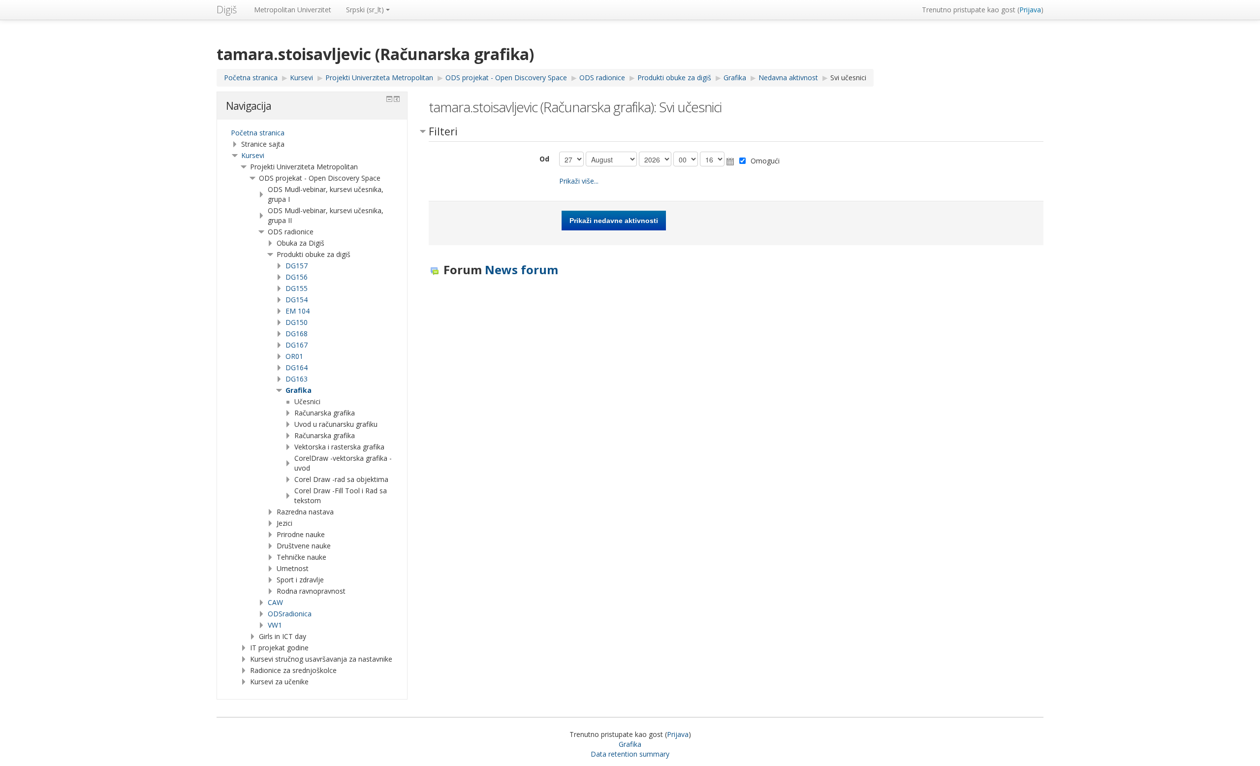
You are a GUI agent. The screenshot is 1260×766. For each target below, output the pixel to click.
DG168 (296, 333)
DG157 (296, 265)
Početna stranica (257, 132)
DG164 (296, 367)
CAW (275, 602)
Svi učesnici (848, 77)
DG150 (296, 322)
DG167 (296, 345)
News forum (521, 269)
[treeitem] (312, 133)
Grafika (298, 390)
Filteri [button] (443, 131)
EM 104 (297, 311)
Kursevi (252, 155)
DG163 (296, 378)
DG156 (296, 277)
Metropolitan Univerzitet (292, 9)
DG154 (296, 299)
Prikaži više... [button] (578, 181)
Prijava (1030, 9)
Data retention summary (630, 754)
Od (544, 158)
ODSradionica (290, 613)
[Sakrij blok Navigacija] (389, 99)
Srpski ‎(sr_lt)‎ (365, 9)
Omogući (765, 160)
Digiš (227, 9)
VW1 (275, 625)
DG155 (296, 288)
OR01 (294, 356)
